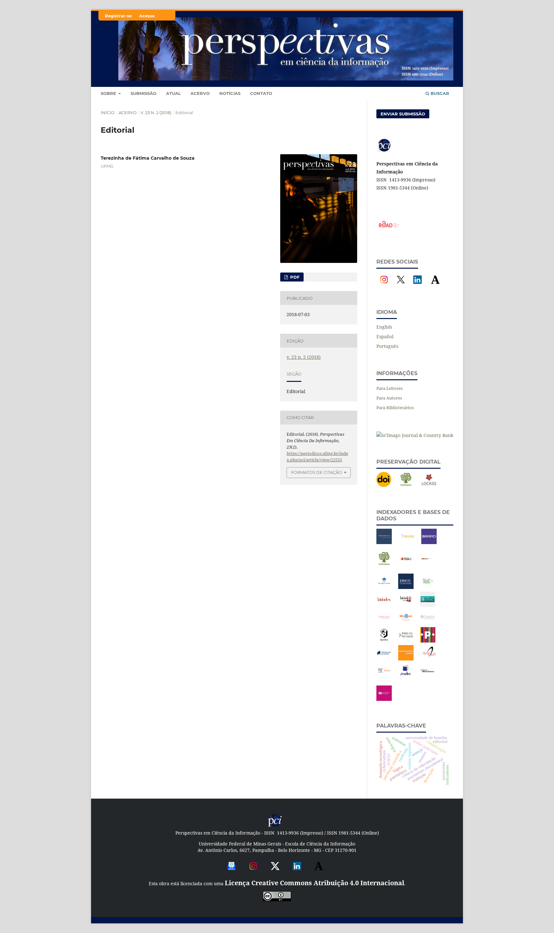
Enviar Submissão (403, 113)
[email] (231, 871)
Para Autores (389, 398)
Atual (173, 93)
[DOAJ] (406, 565)
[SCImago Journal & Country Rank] (414, 435)
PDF (294, 277)
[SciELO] (429, 659)
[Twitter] (275, 871)
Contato (261, 93)
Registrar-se (118, 15)
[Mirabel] (406, 623)
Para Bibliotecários (395, 407)
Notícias (229, 93)
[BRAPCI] (429, 542)
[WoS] (427, 677)
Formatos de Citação (316, 472)
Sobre (109, 93)
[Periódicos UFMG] (406, 659)
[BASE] (407, 542)
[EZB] (427, 565)
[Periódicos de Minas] (384, 659)
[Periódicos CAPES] (427, 641)
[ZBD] (384, 699)
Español (384, 336)
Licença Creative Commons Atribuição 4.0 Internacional (314, 882)
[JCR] (427, 587)
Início (107, 112)
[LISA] (427, 605)
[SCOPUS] (384, 677)
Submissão (143, 93)
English (384, 327)
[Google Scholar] (384, 587)
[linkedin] (297, 871)
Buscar (439, 93)
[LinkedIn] (417, 285)
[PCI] (275, 825)
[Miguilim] (384, 623)
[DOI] (384, 486)
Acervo (200, 93)
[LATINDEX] (384, 605)
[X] (400, 285)
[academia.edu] (318, 871)
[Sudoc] (406, 677)
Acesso (147, 15)
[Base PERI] (384, 542)
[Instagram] (384, 285)
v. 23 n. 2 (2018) (155, 112)
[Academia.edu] (435, 285)
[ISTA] (406, 587)
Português (387, 346)
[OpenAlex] (384, 641)
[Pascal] (406, 641)
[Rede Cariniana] (406, 486)
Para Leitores (389, 388)
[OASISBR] (427, 623)
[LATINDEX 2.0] (406, 605)
